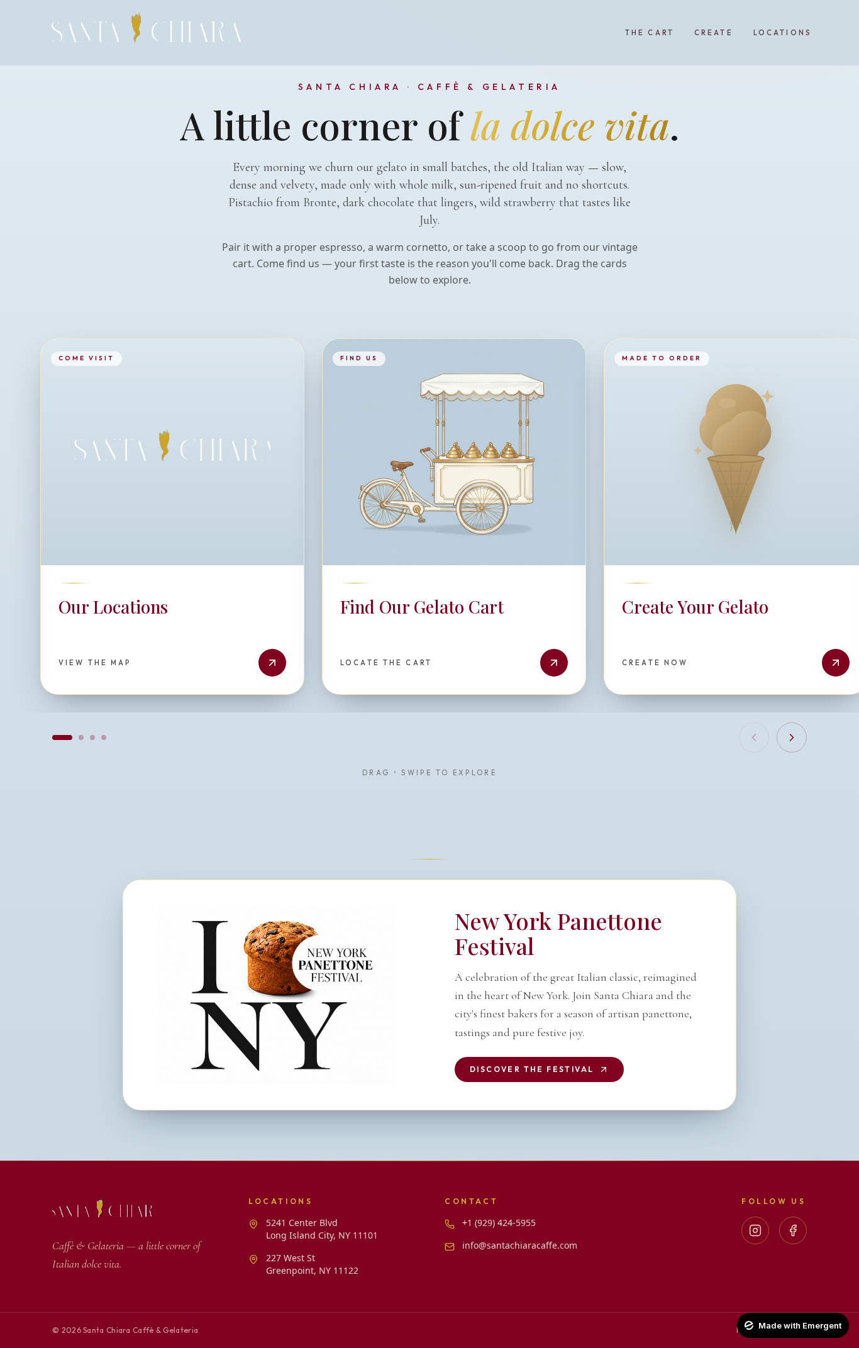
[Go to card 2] (81, 737)
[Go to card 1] (62, 737)
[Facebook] (793, 1230)
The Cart (649, 32)
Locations (782, 32)
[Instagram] (755, 1230)
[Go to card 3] (92, 737)
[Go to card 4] (103, 737)
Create (713, 32)
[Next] (792, 737)
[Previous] (754, 737)
